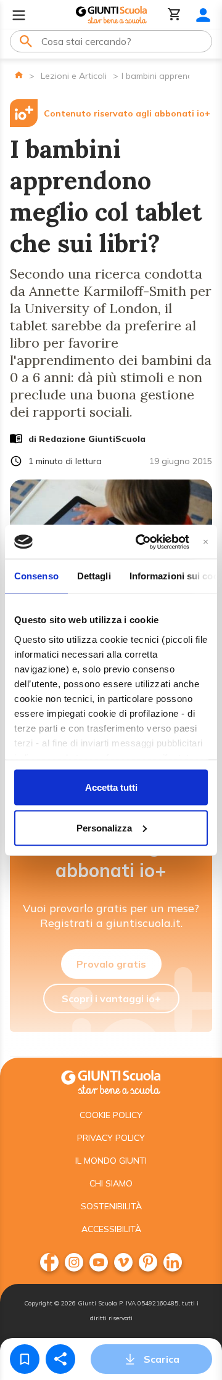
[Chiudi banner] (206, 541)
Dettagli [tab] (94, 576)
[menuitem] (49, 1262)
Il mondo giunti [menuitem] (111, 1160)
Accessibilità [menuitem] (111, 1229)
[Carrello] (174, 15)
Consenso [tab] (36, 576)
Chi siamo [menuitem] (111, 1183)
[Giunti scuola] (111, 1081)
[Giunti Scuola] (111, 15)
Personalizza (104, 827)
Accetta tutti (111, 787)
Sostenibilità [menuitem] (111, 1206)
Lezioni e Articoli (74, 75)
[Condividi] (60, 1359)
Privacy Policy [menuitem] (111, 1137)
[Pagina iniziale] (19, 74)
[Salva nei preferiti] (24, 1359)
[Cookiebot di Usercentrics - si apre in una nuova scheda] (140, 542)
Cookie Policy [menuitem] (111, 1115)
